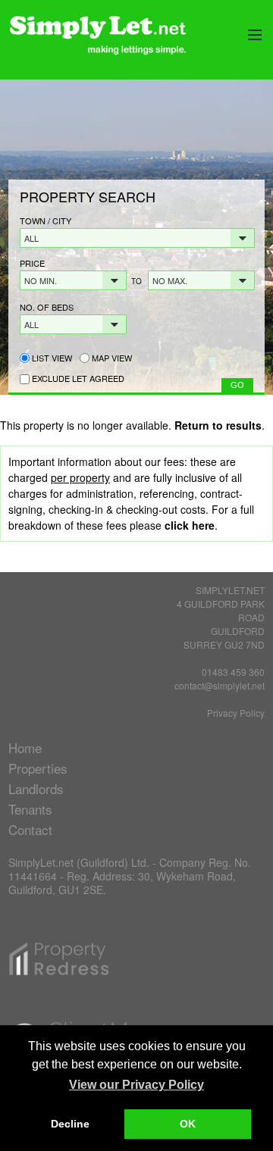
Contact (30, 829)
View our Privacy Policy (136, 1084)
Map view (110, 358)
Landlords (36, 788)
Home (25, 747)
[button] (137, 238)
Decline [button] (70, 1124)
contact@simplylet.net (219, 685)
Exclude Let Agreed (78, 378)
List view (51, 358)
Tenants (30, 808)
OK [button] (188, 1124)
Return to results (218, 425)
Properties (37, 767)
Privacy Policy (236, 712)
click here (190, 525)
